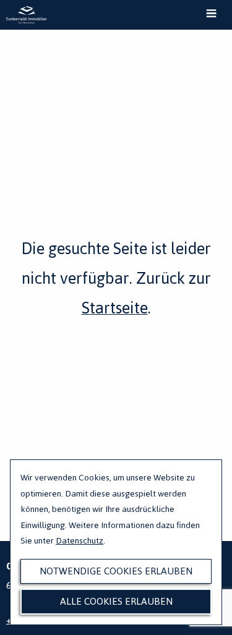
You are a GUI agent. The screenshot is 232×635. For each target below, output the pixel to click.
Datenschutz (79, 540)
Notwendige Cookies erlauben (116, 571)
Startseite (115, 307)
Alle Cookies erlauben (116, 601)
